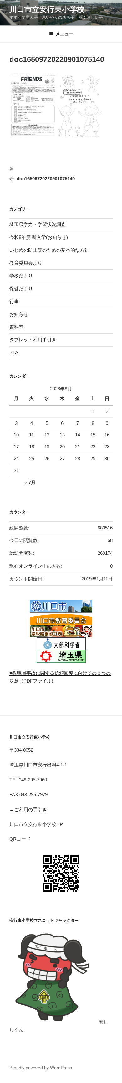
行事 (14, 301)
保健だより (21, 288)
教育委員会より (25, 263)
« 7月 (30, 482)
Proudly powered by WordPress (40, 1067)
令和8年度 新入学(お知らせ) (38, 237)
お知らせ (18, 314)
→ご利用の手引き (28, 809)
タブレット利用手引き (32, 339)
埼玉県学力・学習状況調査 (37, 224)
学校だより (21, 275)
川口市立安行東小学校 (46, 9)
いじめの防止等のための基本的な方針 (49, 250)
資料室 (16, 327)
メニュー (64, 33)
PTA (13, 352)
